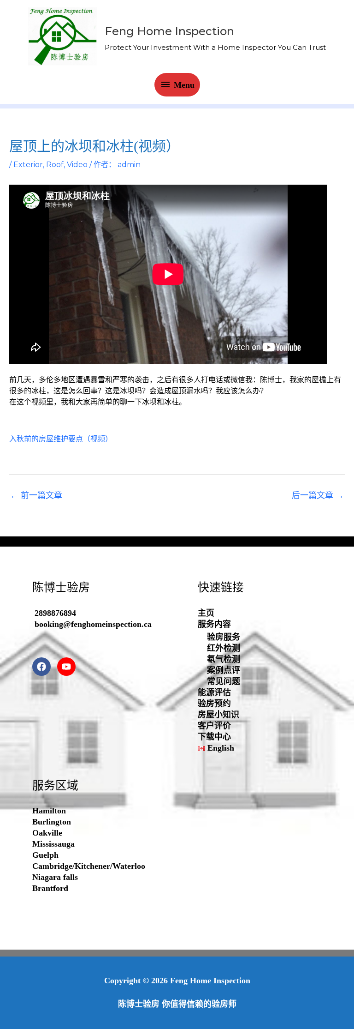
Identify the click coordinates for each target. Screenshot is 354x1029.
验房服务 (223, 637)
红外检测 (223, 648)
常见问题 (223, 681)
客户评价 (214, 725)
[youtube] (68, 666)
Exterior (28, 164)
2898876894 (55, 613)
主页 (206, 613)
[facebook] (43, 666)
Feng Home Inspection (169, 31)
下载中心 (214, 736)
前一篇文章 (36, 495)
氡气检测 (223, 659)
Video (77, 164)
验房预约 (214, 703)
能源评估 (214, 692)
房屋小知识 (218, 714)
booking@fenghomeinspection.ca (93, 624)
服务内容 (214, 624)
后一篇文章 (318, 495)
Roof (55, 164)
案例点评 (223, 670)
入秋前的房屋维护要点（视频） (60, 438)
